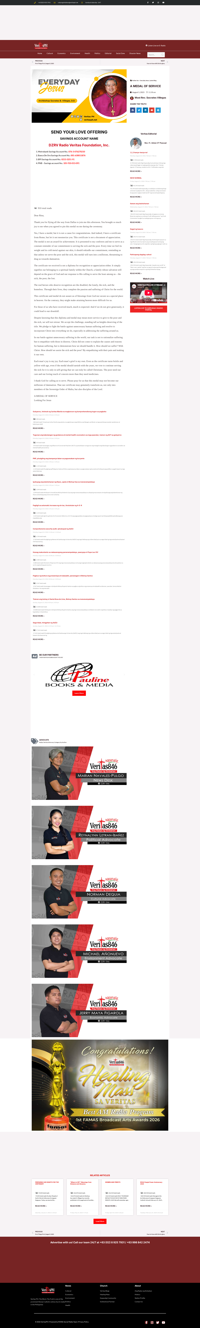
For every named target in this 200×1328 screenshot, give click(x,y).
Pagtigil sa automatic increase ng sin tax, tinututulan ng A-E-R (57, 505)
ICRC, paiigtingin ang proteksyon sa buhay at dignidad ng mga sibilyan (61, 716)
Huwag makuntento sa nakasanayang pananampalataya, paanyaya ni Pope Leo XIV (65, 552)
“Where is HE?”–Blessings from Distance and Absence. (80, 1295)
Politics (97, 53)
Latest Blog (153, 80)
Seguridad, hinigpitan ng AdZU (45, 623)
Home (40, 53)
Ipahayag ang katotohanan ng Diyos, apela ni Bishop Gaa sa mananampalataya (64, 482)
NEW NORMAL (136, 178)
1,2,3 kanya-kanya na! (139, 152)
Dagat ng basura (136, 229)
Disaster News (135, 53)
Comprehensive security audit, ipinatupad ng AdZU (53, 529)
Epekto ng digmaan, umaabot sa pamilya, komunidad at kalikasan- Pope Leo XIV (64, 740)
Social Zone (120, 53)
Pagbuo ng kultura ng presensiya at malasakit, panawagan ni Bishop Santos (63, 576)
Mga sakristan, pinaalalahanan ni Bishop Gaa (50, 693)
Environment (75, 53)
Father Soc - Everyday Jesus (140, 80)
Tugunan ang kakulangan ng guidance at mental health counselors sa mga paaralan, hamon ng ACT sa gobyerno (77, 435)
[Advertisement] (100, 22)
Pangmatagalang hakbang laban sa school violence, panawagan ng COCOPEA (63, 670)
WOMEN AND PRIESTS (112, 1294)
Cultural (50, 53)
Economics (62, 53)
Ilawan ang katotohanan (139, 204)
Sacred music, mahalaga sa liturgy (46, 646)
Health (87, 53)
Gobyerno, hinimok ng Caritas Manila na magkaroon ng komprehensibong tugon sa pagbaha (69, 412)
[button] (132, 110)
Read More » (38, 428)
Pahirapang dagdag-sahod (140, 254)
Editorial (108, 53)
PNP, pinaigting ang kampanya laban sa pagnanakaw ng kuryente (58, 458)
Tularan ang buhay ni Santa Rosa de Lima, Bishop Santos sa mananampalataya (64, 599)
